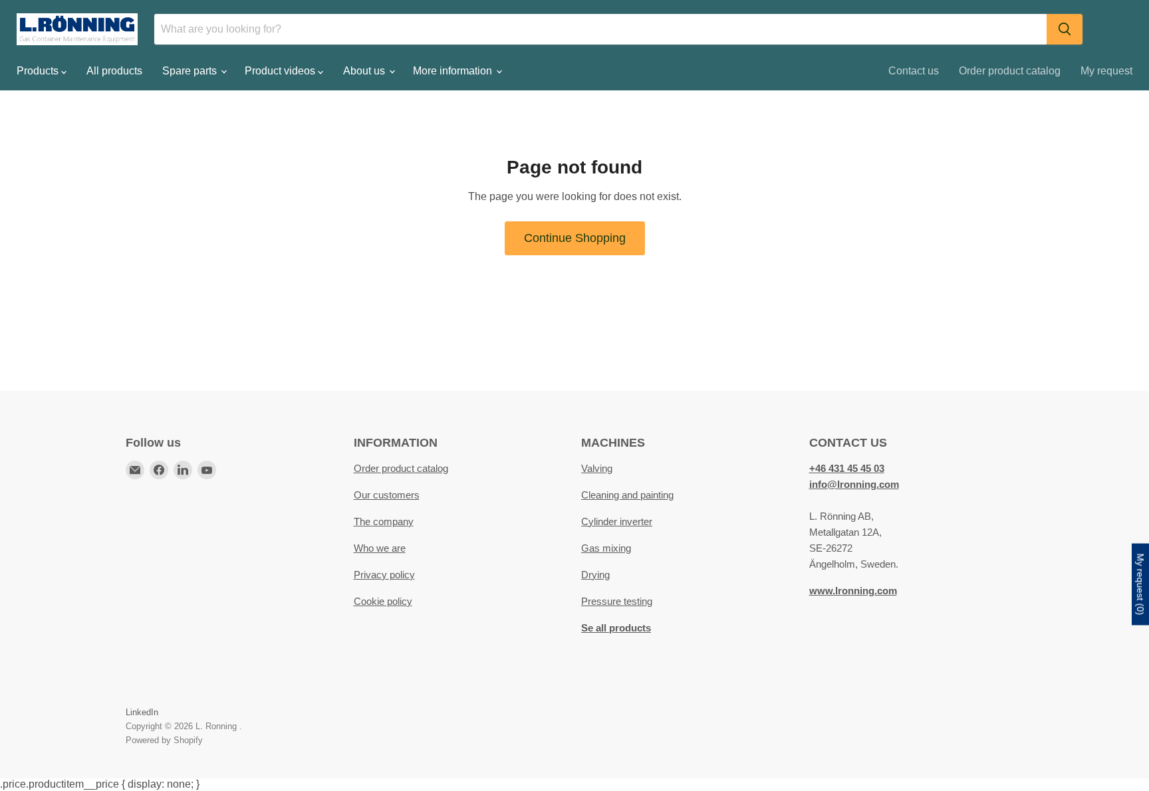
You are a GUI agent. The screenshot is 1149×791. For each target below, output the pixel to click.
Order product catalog (1010, 70)
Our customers (387, 495)
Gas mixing (606, 548)
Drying (595, 574)
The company (384, 521)
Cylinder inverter (616, 521)
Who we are (380, 548)
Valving (596, 468)
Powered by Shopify (164, 740)
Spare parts (190, 70)
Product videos (281, 70)
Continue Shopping (575, 238)
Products (39, 70)
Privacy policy (384, 574)
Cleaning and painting (627, 495)
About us (365, 70)
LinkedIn (142, 712)
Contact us (913, 70)
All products (114, 70)
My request (1106, 70)
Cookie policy (383, 601)
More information (454, 70)
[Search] (1065, 29)
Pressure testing (616, 601)
